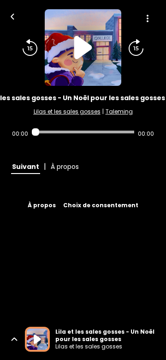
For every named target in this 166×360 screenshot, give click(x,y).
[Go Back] (12, 15)
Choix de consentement (100, 205)
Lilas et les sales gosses (67, 111)
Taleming (119, 111)
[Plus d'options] (147, 18)
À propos (42, 205)
